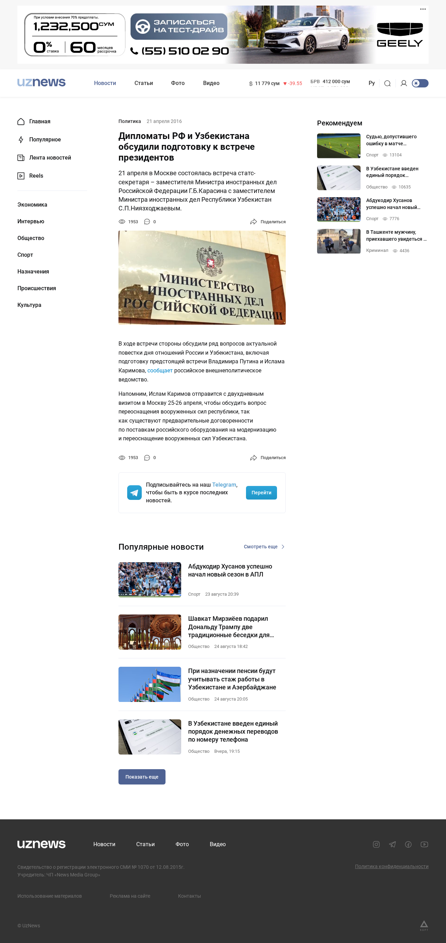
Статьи (143, 83)
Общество (30, 238)
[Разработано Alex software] (424, 925)
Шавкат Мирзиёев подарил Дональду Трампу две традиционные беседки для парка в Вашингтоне (229, 627)
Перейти (261, 492)
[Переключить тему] (420, 83)
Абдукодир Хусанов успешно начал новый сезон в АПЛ (230, 570)
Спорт (25, 255)
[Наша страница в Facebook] (408, 844)
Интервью (30, 221)
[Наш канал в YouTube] (424, 844)
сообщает (160, 370)
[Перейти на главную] (41, 82)
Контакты (189, 896)
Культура (29, 305)
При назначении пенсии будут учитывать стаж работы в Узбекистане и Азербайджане (232, 679)
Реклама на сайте (130, 896)
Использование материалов (49, 896)
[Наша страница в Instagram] (376, 844)
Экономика (32, 205)
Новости (105, 83)
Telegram (224, 484)
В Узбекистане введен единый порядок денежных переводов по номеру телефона (233, 731)
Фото (178, 83)
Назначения (33, 272)
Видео (211, 83)
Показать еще (142, 777)
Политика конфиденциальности (392, 866)
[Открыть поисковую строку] (390, 83)
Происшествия (36, 288)
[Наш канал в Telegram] (392, 844)
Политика (129, 121)
